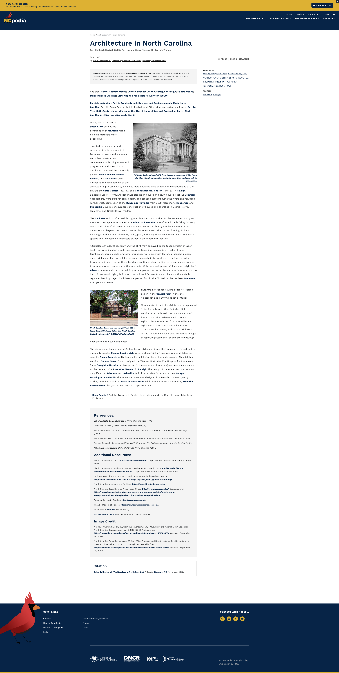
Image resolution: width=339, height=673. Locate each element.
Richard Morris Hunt (132, 381)
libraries (111, 509)
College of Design (166, 91)
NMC (236, 664)
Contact (47, 618)
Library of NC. (160, 572)
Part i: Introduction (100, 103)
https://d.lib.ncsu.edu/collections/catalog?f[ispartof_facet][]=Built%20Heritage (133, 479)
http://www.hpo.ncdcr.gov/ (155, 489)
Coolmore (190, 194)
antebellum (96, 126)
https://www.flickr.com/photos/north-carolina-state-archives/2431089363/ (131, 533)
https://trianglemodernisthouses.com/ (139, 505)
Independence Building (103, 95)
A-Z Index (329, 18)
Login (45, 632)
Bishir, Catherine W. (102, 61)
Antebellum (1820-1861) (215, 73)
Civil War (100, 218)
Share (233, 59)
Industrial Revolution (144, 222)
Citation (244, 59)
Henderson (182, 203)
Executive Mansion (123, 369)
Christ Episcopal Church (141, 91)
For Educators (279, 18)
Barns (104, 91)
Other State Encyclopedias (95, 618)
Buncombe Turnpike (137, 203)
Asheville (128, 373)
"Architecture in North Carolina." (128, 572)
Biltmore (112, 373)
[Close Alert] (337, 1)
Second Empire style (122, 353)
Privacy (85, 623)
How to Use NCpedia (53, 627)
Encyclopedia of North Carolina (141, 73)
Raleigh (181, 190)
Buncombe (96, 206)
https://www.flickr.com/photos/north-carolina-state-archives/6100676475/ (131, 547)
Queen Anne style (110, 357)
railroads (113, 130)
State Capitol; (126, 95)
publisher (168, 80)
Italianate (110, 178)
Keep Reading (100, 395)
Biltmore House (117, 91)
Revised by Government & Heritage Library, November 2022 (139, 61)
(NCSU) (163, 95)
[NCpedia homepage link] (15, 17)
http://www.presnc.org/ (133, 500)
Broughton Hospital (108, 365)
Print (224, 59)
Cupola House (185, 91)
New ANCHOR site (322, 5)
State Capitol (110, 190)
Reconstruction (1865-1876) (217, 86)
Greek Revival (107, 174)
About (289, 14)
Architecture (235, 73)
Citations (299, 14)
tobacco (94, 270)
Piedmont (189, 278)
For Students (254, 18)
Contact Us (312, 14)
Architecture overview (146, 95)
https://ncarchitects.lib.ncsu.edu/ (148, 484)
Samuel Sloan (109, 361)
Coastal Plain (163, 293)
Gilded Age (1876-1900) (232, 78)
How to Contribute (52, 623)
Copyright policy (240, 660)
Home (92, 35)
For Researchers (306, 18)
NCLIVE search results (105, 514)
